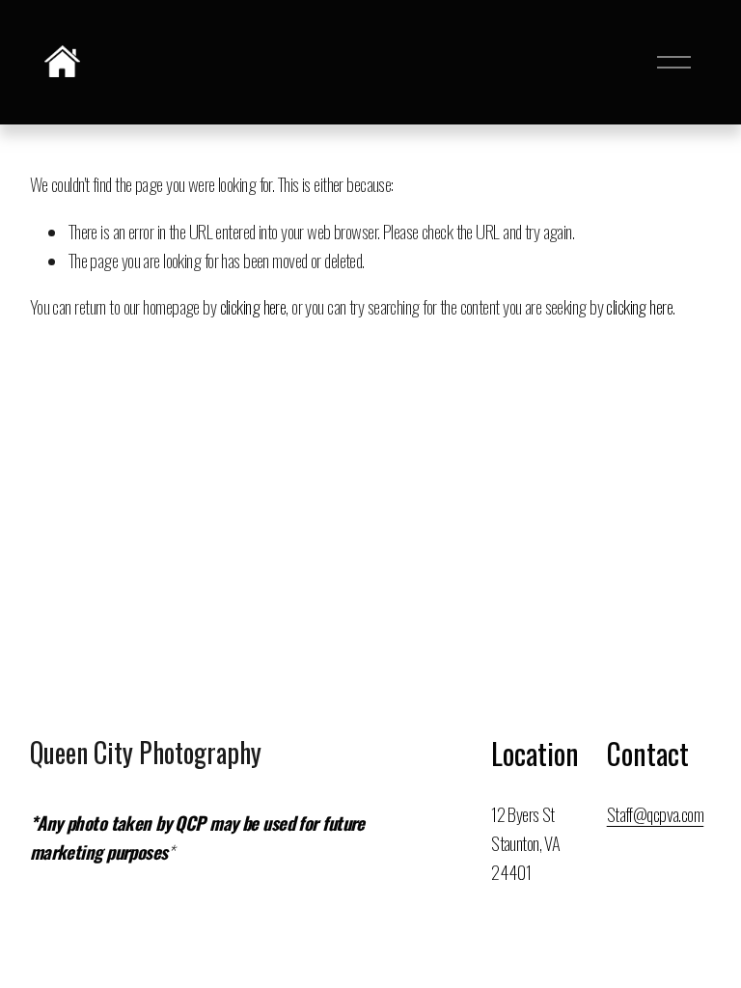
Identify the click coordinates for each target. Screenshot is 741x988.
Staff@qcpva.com (655, 814)
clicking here (253, 306)
